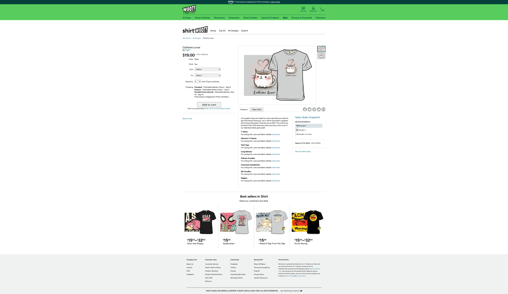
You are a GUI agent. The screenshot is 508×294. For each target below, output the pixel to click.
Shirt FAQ (208, 278)
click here (276, 134)
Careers (189, 267)
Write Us (208, 281)
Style (191, 64)
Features (244, 109)
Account (313, 11)
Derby (213, 30)
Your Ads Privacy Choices (289, 291)
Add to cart (209, 104)
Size (191, 69)
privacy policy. (301, 276)
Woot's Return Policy (213, 267)
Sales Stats (256, 109)
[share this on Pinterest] (314, 109)
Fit (192, 75)
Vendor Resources (260, 278)
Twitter (233, 267)
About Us (190, 264)
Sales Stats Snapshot (307, 117)
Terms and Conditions (262, 267)
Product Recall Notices (213, 274)
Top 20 (222, 30)
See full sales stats (302, 151)
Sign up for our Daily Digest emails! (218, 108)
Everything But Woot (238, 274)
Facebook (234, 264)
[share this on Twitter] (310, 109)
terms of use (289, 276)
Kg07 (187, 50)
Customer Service (211, 264)
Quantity (189, 81)
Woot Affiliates (259, 264)
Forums (303, 11)
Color (191, 59)
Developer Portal (236, 278)
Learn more (275, 2)
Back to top (187, 118)
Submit (244, 30)
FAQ (188, 271)
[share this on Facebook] (305, 109)
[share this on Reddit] (319, 109)
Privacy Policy (259, 274)
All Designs (233, 30)
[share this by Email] (323, 109)
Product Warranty (211, 271)
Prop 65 (257, 271)
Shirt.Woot (195, 29)
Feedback (190, 274)
